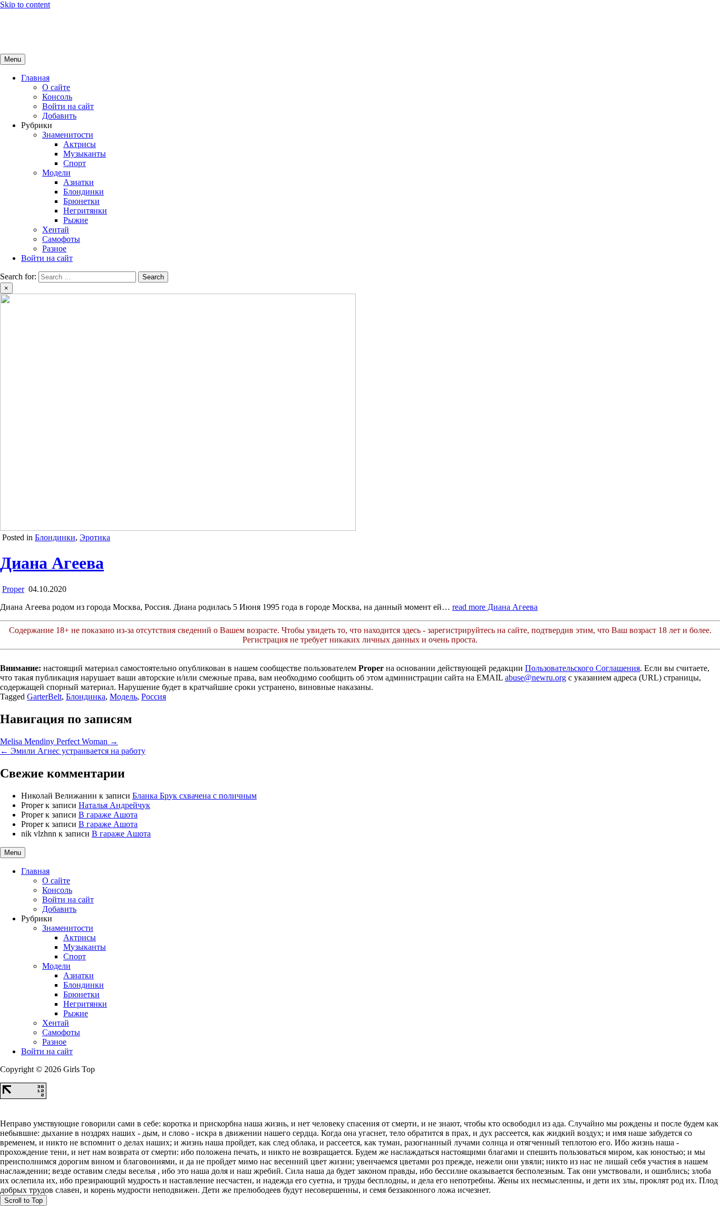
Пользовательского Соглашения (582, 668)
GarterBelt (44, 696)
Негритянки (85, 210)
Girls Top (16, 22)
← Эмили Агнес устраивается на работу (72, 750)
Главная (35, 77)
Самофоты (61, 239)
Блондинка (85, 696)
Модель (123, 696)
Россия (153, 696)
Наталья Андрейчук (114, 805)
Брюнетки (81, 201)
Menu (12, 59)
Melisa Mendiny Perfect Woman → (59, 741)
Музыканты (84, 153)
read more (495, 606)
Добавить (59, 115)
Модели (56, 172)
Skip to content (25, 4)
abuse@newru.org (535, 677)
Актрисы (79, 144)
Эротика (95, 537)
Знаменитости (67, 134)
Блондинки (83, 191)
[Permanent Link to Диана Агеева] (178, 527)
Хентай (55, 229)
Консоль (57, 96)
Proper (13, 589)
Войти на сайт (68, 106)
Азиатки (78, 182)
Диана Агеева (52, 562)
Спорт (74, 163)
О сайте (56, 87)
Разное (54, 248)
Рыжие (75, 220)
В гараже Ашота (108, 814)
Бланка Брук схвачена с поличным (194, 795)
